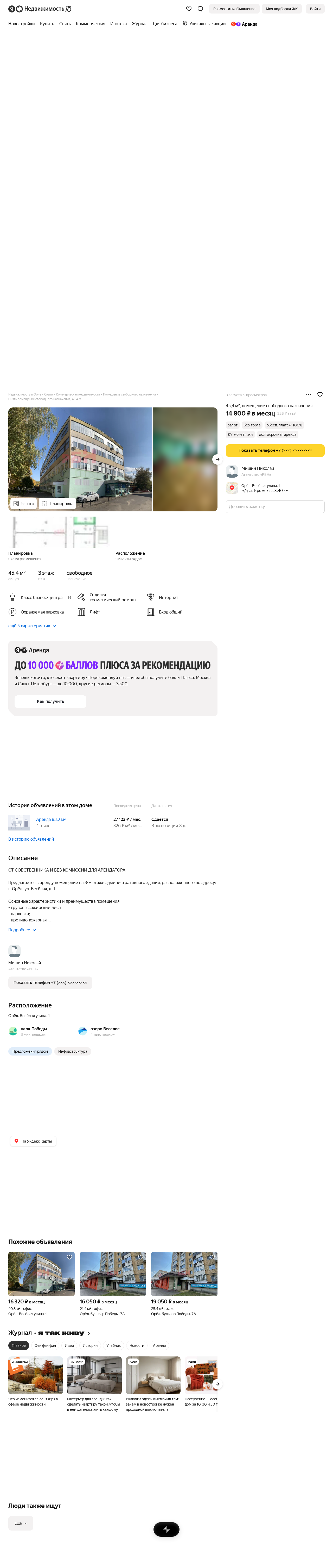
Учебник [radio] (113, 1345)
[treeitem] (22, 24)
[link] (315, 9)
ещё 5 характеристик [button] (29, 625)
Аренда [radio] (159, 1345)
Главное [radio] (19, 1345)
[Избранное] (189, 9)
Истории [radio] (90, 1345)
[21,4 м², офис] (113, 1274)
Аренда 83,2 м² (51, 819)
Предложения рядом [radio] (30, 1051)
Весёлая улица (33, 1015)
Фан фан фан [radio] (45, 1345)
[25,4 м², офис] (184, 1274)
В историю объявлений (31, 839)
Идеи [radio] (69, 1345)
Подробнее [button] (19, 929)
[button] (200, 9)
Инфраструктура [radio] (72, 1051)
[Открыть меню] (308, 394)
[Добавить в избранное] (320, 394)
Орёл (13, 1015)
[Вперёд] (217, 459)
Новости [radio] (137, 1345)
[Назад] (8, 531)
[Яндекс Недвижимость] (40, 8)
